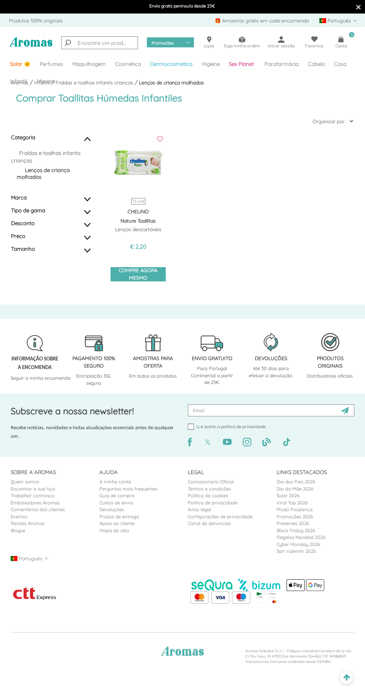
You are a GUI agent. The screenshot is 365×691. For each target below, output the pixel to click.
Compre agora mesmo (138, 274)
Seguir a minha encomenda (41, 378)
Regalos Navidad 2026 (301, 537)
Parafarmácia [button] (281, 64)
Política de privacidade (212, 502)
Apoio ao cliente (116, 523)
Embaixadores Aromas (35, 502)
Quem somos (25, 481)
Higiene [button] (211, 64)
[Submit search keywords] (67, 42)
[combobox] (99, 42)
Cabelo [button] (316, 64)
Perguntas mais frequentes (128, 489)
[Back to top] (346, 677)
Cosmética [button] (128, 64)
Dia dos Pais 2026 (296, 481)
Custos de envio (116, 502)
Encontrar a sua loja (33, 489)
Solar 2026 (288, 495)
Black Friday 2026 (296, 530)
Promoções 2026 (295, 516)
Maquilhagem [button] (89, 64)
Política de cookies (208, 495)
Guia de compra (116, 495)
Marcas (46, 81)
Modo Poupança (295, 509)
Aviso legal (199, 509)
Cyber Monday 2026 (298, 544)
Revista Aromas (28, 523)
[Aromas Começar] (31, 46)
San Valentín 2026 (296, 551)
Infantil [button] (18, 81)
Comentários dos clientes (38, 509)
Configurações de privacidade (220, 516)
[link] (20, 64)
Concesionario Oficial (211, 481)
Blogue (18, 530)
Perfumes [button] (51, 64)
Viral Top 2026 (292, 502)
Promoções (162, 43)
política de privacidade (243, 426)
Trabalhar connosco (33, 495)
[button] (242, 64)
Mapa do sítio (114, 530)
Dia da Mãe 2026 (295, 489)
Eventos (19, 516)
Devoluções (111, 509)
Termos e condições (209, 489)
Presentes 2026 (293, 523)
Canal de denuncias (209, 523)
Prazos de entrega (119, 516)
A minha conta (115, 481)
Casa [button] (340, 64)
